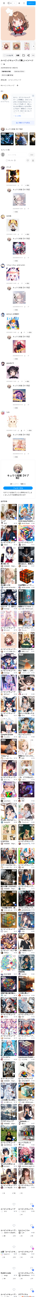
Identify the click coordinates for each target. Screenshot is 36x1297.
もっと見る (18, 116)
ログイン (31, 3)
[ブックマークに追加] (24, 55)
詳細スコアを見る (24, 123)
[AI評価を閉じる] (33, 96)
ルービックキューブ (14, 80)
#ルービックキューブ (7, 85)
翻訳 (2, 91)
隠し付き (10, 160)
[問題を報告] (22, 185)
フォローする (18, 488)
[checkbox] (7, 160)
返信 (28, 185)
